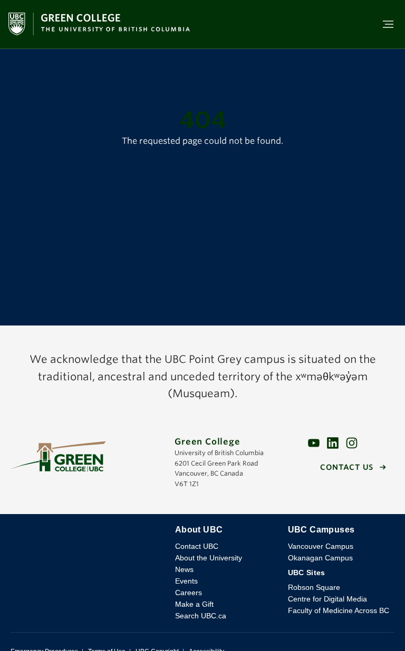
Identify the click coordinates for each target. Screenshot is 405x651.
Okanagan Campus (320, 558)
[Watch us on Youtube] (313, 443)
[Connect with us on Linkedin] (332, 443)
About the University (208, 558)
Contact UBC (196, 546)
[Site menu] (385, 24)
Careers (188, 592)
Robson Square (314, 587)
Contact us (346, 467)
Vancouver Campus (320, 546)
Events (186, 581)
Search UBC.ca (200, 615)
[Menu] (388, 24)
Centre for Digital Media (327, 599)
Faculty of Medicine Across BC (338, 610)
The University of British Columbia (88, 538)
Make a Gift (194, 604)
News (184, 569)
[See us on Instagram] (351, 443)
